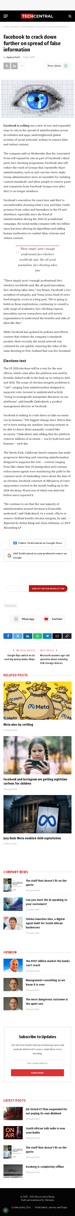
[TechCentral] (37, 16)
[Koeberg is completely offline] (13, 1171)
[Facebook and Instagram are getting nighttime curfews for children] (37, 755)
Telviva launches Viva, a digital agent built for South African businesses (45, 923)
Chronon (49, 1200)
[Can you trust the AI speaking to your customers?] (13, 904)
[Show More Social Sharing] (21, 66)
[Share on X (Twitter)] (6, 66)
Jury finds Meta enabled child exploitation (32, 838)
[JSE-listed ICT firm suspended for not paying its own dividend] (13, 1113)
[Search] (70, 16)
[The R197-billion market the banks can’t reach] (13, 965)
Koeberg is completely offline (45, 1167)
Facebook (10, 605)
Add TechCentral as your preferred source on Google (40, 555)
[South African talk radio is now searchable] (13, 1132)
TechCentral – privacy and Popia (51, 1207)
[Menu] (5, 16)
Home (6, 26)
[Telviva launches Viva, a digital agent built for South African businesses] (13, 923)
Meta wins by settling (18, 725)
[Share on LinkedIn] (14, 66)
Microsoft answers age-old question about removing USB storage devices (54, 659)
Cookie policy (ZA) (21, 1207)
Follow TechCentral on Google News (40, 543)
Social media (27, 26)
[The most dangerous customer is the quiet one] (13, 1003)
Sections (15, 26)
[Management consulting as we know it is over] (13, 984)
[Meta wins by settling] (37, 701)
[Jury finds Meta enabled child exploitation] (37, 814)
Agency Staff (13, 57)
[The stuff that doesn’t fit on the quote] (13, 885)
